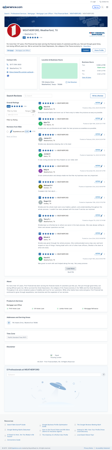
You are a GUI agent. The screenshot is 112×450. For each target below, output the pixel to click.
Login (94, 2)
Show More (87, 46)
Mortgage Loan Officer (45, 13)
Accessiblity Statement (103, 448)
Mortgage (31, 13)
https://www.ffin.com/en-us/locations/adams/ (22, 72)
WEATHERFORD (75, 13)
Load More (70, 268)
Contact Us (105, 2)
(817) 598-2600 (15, 64)
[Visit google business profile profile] (8, 75)
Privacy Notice (88, 448)
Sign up (96, 7)
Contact (86, 50)
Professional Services (18, 13)
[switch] (33, 111)
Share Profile (99, 50)
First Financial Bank (61, 13)
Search (6, 13)
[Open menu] (107, 7)
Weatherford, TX (15, 68)
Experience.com (17, 448)
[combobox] (37, 96)
